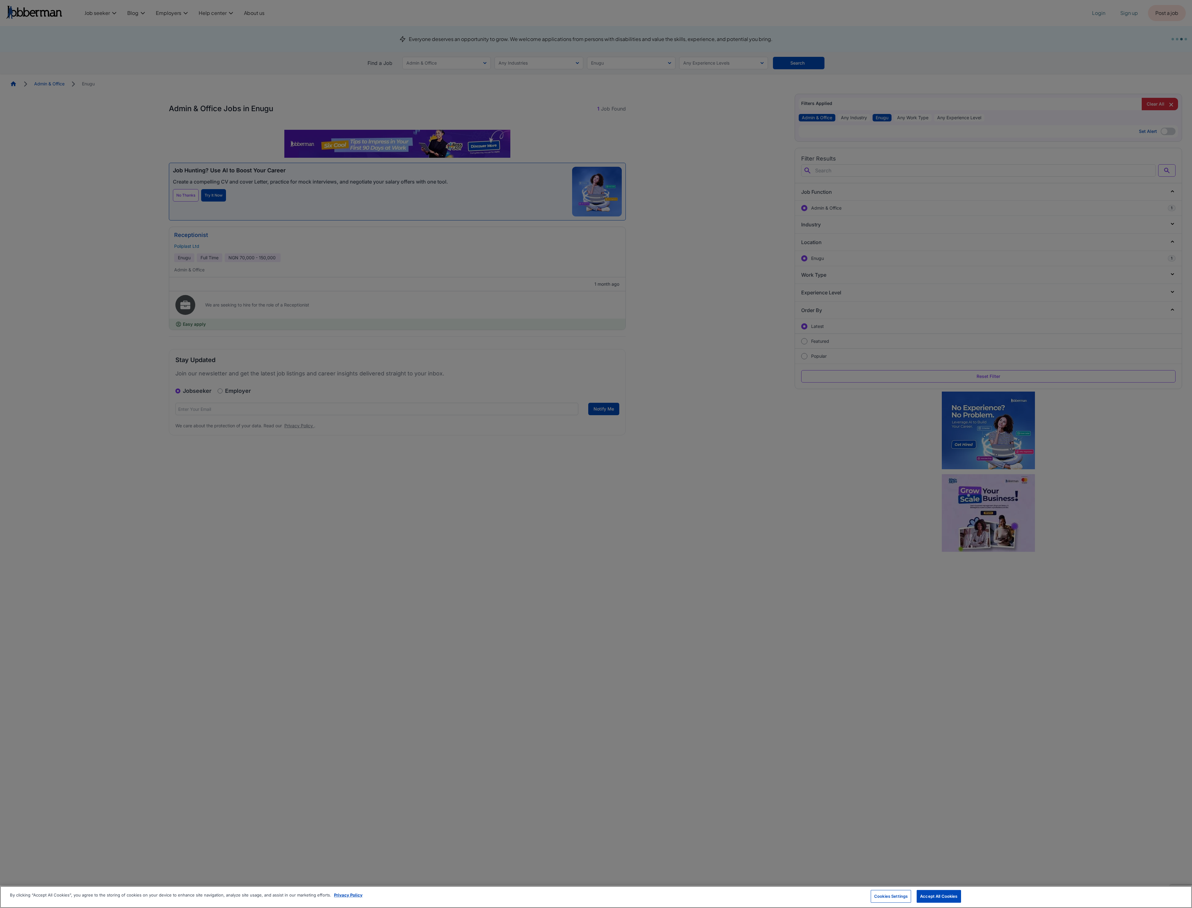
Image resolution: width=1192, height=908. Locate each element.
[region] (596, 897)
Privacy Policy (348, 894)
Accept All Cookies (938, 896)
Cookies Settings (891, 896)
